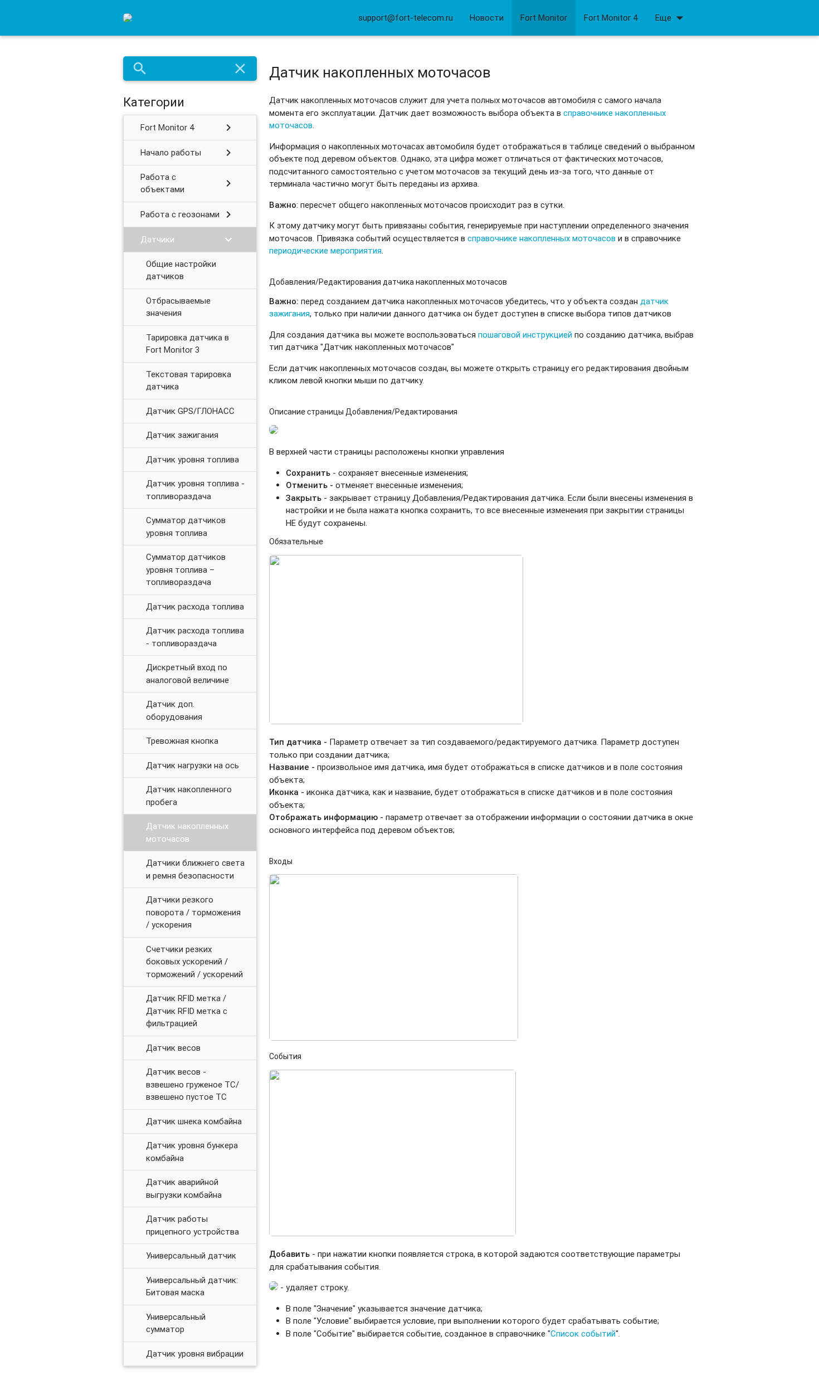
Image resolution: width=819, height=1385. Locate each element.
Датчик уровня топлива (192, 459)
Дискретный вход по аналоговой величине (187, 673)
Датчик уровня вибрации (194, 1353)
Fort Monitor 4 (611, 17)
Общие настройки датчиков (181, 270)
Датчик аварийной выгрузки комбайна (184, 1188)
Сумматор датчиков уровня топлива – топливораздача (186, 569)
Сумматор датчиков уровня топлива (186, 526)
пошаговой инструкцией (525, 334)
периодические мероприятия (325, 250)
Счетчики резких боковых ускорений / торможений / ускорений (194, 961)
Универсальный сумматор (176, 1323)
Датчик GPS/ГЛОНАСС (190, 411)
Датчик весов (173, 1047)
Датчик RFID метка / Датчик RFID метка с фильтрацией (186, 1010)
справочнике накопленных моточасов (541, 238)
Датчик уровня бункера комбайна (192, 1151)
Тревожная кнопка (182, 740)
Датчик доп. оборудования (174, 710)
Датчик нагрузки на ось (192, 765)
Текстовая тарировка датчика (188, 380)
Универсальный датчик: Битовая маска (192, 1286)
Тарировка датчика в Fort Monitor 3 (187, 343)
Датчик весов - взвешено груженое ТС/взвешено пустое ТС (192, 1084)
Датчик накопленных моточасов (187, 832)
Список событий (583, 1333)
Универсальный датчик (191, 1255)
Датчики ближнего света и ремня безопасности (195, 869)
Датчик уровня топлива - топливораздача (195, 489)
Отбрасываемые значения (178, 307)
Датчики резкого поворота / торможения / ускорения (193, 912)
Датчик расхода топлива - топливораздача (195, 636)
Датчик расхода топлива (195, 606)
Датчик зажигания (182, 435)
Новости (487, 17)
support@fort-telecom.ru (405, 17)
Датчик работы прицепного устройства (192, 1225)
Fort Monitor (543, 17)
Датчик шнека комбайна (194, 1121)
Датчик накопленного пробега (189, 795)
